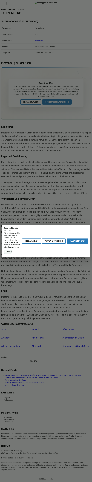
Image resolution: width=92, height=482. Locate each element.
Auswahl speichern (54, 241)
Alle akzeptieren (77, 241)
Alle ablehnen (31, 241)
